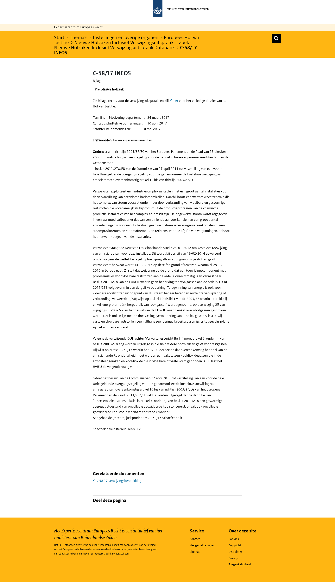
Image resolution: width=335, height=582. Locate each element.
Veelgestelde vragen (202, 545)
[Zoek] (276, 38)
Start (59, 37)
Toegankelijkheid (240, 564)
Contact (195, 539)
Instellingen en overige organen (125, 37)
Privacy (233, 558)
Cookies (234, 539)
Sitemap (195, 552)
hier (175, 101)
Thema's (78, 37)
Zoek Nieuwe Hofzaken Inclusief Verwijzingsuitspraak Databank (121, 44)
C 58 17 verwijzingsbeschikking (119, 481)
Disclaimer (235, 552)
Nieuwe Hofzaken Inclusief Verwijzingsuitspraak (124, 42)
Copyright (235, 545)
